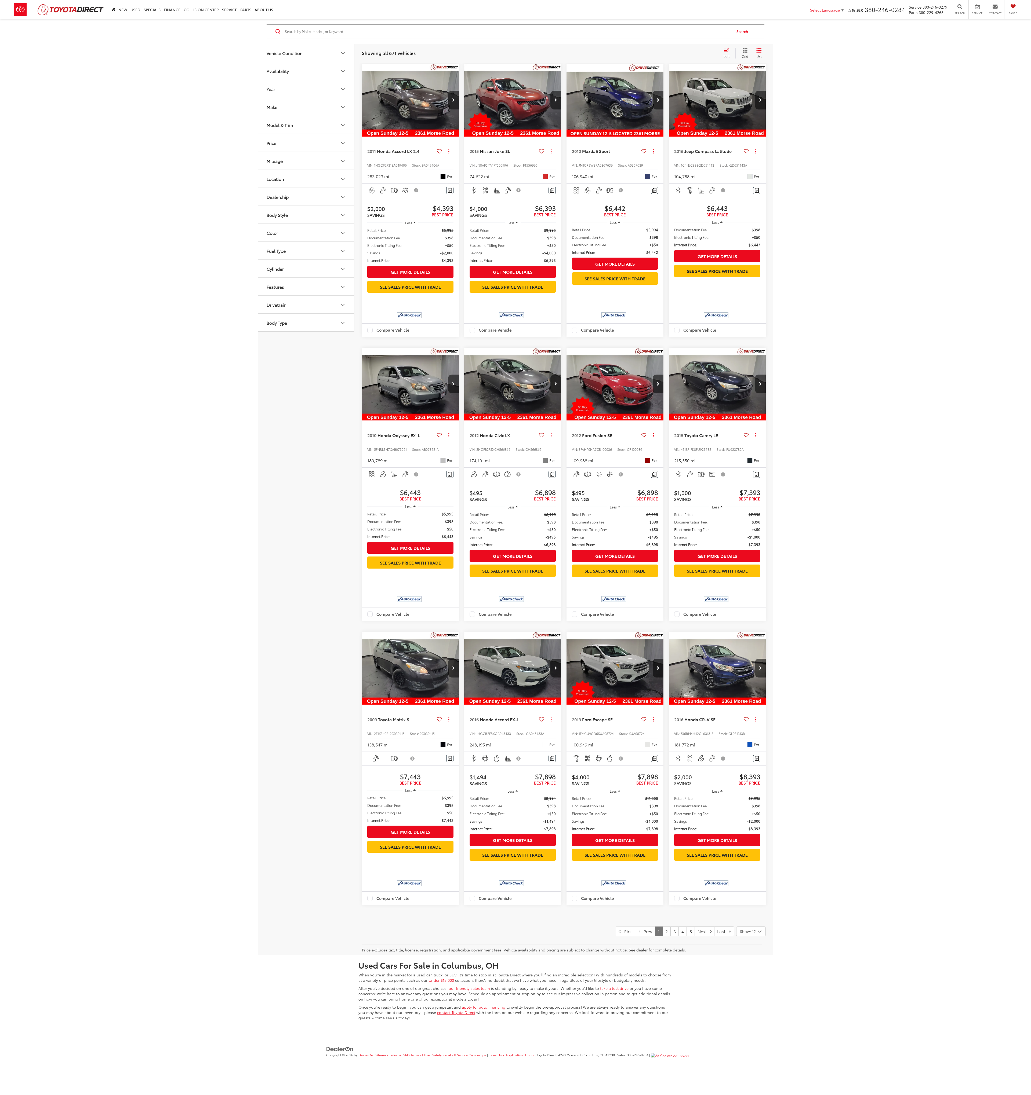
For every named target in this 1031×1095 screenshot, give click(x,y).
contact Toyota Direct (456, 1012)
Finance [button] (172, 9)
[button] (453, 100)
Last (723, 931)
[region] (410, 245)
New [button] (122, 9)
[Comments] (449, 190)
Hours (529, 1055)
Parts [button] (245, 9)
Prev (646, 931)
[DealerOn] (340, 1048)
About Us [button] (264, 9)
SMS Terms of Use (416, 1055)
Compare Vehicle (392, 330)
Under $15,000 (441, 980)
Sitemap (381, 1055)
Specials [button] (152, 9)
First (627, 931)
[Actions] (448, 151)
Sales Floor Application (506, 1055)
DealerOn (365, 1055)
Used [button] (135, 9)
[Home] (113, 9)
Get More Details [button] (410, 272)
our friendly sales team (469, 988)
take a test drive (614, 988)
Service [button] (229, 9)
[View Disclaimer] (416, 190)
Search (742, 31)
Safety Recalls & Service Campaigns (459, 1055)
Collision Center (201, 9)
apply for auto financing (483, 1007)
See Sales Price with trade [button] (410, 287)
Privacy (395, 1055)
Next (704, 931)
